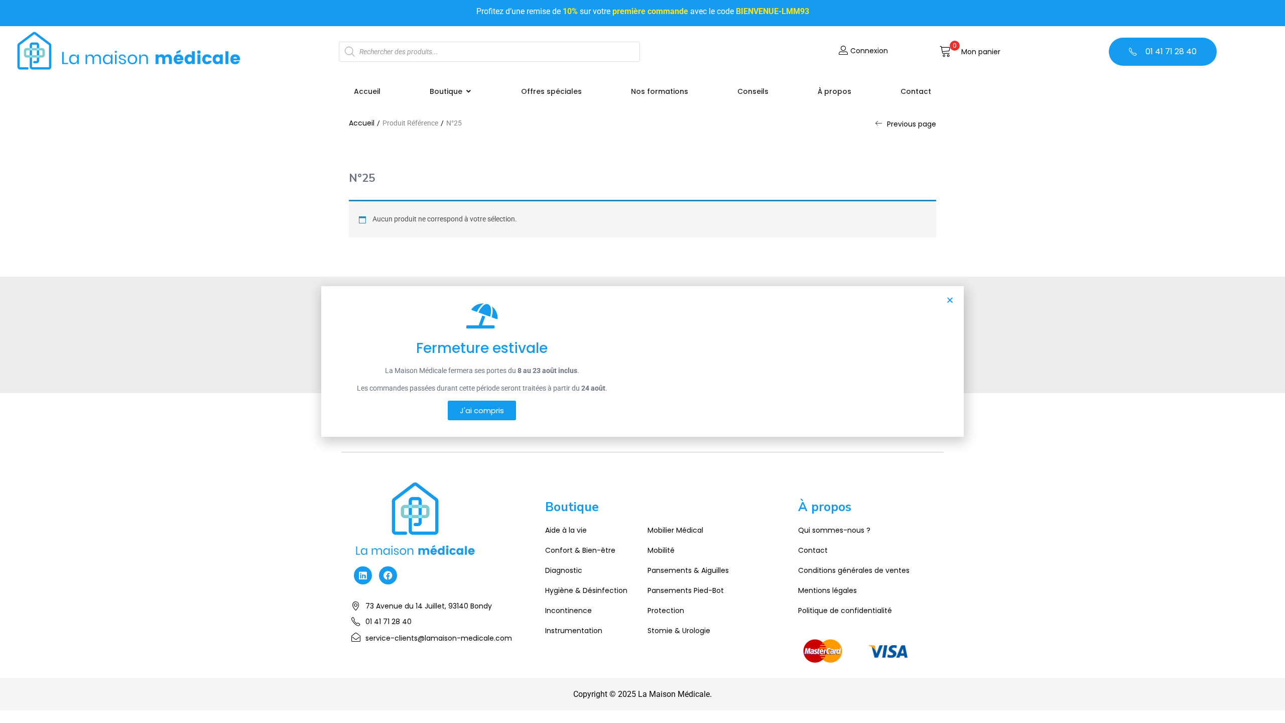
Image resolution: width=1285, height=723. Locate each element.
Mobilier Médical (675, 530)
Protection (666, 611)
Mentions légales (827, 590)
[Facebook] (388, 575)
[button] (969, 52)
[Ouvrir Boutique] (468, 91)
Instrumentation (573, 631)
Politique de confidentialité (845, 611)
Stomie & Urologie (679, 631)
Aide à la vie (566, 530)
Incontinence (568, 611)
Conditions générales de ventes (854, 570)
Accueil (361, 123)
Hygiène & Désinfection (586, 590)
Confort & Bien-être (580, 550)
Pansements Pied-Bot (686, 590)
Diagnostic (563, 570)
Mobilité (661, 550)
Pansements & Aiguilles (688, 570)
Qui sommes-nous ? (834, 530)
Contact (813, 550)
